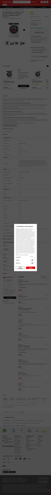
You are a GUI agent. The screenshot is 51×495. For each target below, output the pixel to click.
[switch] (32, 260)
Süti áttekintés (26, 254)
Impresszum (22, 254)
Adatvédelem (17, 254)
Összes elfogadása (30, 268)
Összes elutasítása (20, 268)
